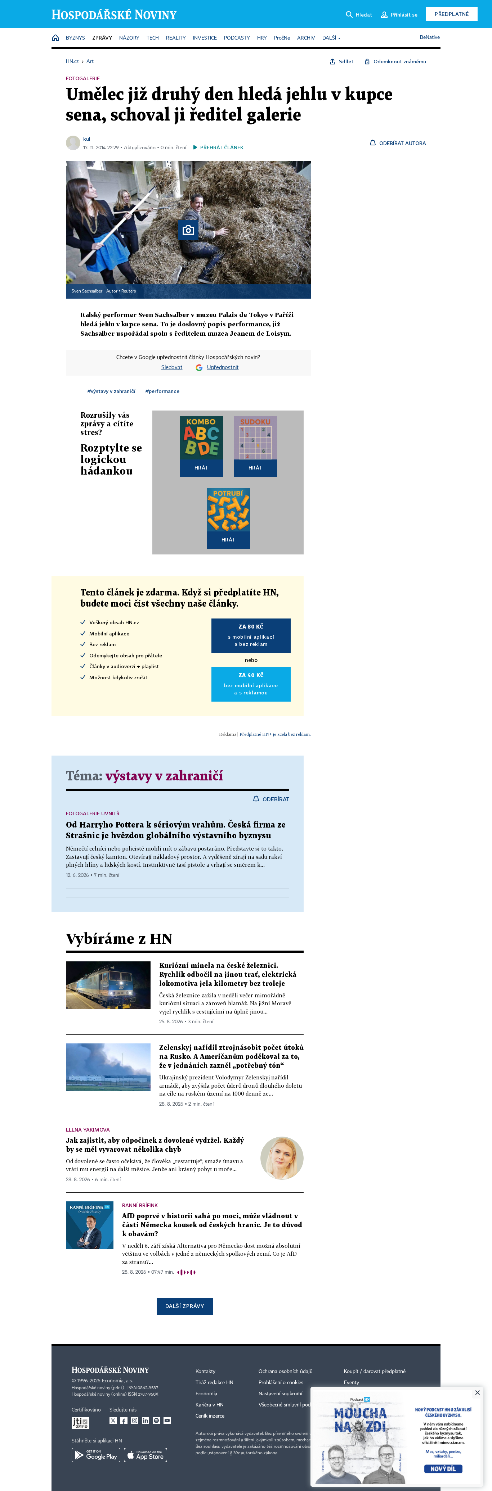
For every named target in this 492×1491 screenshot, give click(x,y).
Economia (206, 1393)
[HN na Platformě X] (113, 1420)
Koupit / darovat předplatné (375, 1371)
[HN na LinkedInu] (145, 1420)
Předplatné (452, 14)
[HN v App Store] (145, 1455)
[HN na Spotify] (156, 1420)
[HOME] (55, 38)
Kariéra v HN (210, 1405)
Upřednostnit (223, 367)
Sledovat (172, 367)
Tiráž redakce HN (214, 1382)
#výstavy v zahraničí (111, 391)
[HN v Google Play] (96, 1455)
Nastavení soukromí (280, 1393)
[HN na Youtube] (167, 1420)
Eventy (351, 1382)
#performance (162, 391)
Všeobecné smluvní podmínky (291, 1405)
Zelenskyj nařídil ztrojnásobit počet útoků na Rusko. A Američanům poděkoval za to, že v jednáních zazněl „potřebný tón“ (231, 1057)
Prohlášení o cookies (281, 1382)
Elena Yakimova (88, 1130)
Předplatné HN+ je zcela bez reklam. (275, 734)
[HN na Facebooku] (124, 1420)
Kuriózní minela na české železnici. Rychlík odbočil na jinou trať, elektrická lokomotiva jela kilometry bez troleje (227, 975)
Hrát (201, 467)
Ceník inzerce (210, 1416)
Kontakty (205, 1371)
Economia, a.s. (117, 1380)
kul (86, 139)
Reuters (128, 291)
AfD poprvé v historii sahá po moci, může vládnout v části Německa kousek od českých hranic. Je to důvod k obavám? (212, 1225)
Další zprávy (184, 1306)
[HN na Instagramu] (134, 1420)
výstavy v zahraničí (164, 777)
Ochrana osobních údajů (286, 1371)
